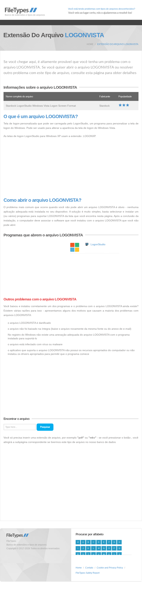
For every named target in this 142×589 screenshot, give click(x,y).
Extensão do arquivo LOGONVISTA (117, 44)
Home (90, 44)
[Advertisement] (71, 168)
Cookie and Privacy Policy (110, 567)
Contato (89, 567)
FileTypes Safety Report (87, 573)
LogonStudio (98, 244)
